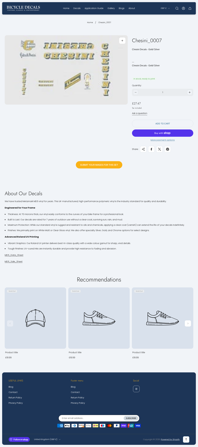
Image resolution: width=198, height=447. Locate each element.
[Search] (177, 8)
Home (90, 22)
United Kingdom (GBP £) (45, 439)
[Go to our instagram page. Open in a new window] (136, 389)
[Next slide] (188, 323)
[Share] (143, 149)
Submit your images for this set (99, 164)
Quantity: (137, 85)
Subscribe (131, 418)
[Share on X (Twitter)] (159, 149)
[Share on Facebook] (151, 149)
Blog (11, 386)
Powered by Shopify (170, 439)
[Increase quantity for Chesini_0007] (189, 92)
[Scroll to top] (186, 439)
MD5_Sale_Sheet (13, 261)
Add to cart (162, 123)
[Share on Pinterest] (167, 149)
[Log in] (183, 8)
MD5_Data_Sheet (14, 255)
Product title (11, 352)
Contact (13, 392)
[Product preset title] (35, 318)
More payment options (163, 140)
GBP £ (163, 8)
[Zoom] (122, 40)
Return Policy (15, 397)
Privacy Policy (16, 403)
